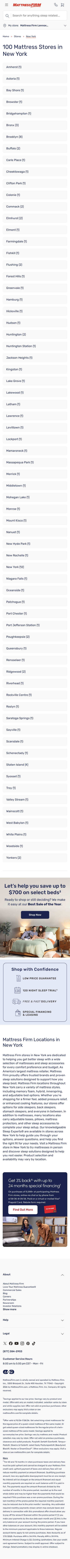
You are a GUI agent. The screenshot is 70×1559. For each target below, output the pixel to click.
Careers (7, 1296)
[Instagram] (22, 1343)
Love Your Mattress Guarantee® (19, 1287)
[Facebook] (11, 1343)
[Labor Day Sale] (35, 956)
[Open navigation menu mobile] (6, 4)
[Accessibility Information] (8, 1372)
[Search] (7, 15)
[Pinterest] (28, 1343)
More (5, 1458)
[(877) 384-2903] (56, 4)
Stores (17, 36)
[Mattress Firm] (27, 5)
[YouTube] (16, 1343)
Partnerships (9, 1300)
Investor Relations (12, 1306)
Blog (5, 1293)
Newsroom (8, 1303)
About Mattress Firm (13, 1283)
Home (6, 36)
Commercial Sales (12, 1290)
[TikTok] (34, 1343)
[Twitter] (5, 1343)
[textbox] (39, 15)
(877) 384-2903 (12, 1351)
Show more (9, 1309)
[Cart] (63, 4)
